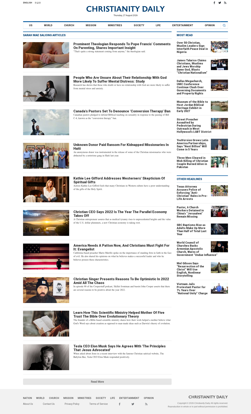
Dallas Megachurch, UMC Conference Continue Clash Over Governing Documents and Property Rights (191, 87)
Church (69, 25)
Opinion (210, 25)
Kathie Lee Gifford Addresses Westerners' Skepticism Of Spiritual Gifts (119, 180)
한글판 (38, 3)
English (27, 3)
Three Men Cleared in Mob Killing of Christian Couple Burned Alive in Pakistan (192, 162)
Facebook (214, 2)
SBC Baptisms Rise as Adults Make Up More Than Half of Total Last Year (191, 229)
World (48, 25)
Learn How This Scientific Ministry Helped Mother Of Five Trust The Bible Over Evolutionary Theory (118, 314)
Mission (91, 25)
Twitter (219, 2)
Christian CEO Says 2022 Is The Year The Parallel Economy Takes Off (120, 214)
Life (158, 25)
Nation (27, 398)
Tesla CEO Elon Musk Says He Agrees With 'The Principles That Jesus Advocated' (119, 348)
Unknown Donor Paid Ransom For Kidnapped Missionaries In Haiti (121, 147)
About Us (28, 404)
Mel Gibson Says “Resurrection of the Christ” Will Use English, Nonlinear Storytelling (190, 269)
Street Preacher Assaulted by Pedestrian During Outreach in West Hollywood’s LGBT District (194, 125)
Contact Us (49, 404)
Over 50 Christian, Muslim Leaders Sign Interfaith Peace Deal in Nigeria (192, 47)
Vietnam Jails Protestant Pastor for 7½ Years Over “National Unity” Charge (192, 288)
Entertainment (182, 25)
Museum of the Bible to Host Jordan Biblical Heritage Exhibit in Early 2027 (192, 106)
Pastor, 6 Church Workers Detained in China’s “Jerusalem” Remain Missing (190, 212)
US (30, 25)
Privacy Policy (72, 404)
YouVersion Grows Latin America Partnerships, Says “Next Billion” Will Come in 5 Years (192, 145)
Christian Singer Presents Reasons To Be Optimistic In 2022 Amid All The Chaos (121, 281)
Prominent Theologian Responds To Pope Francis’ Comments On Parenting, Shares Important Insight (122, 46)
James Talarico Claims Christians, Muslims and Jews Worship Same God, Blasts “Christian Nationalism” (192, 66)
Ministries (115, 25)
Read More (97, 381)
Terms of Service (98, 404)
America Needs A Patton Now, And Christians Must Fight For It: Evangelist (121, 247)
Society (139, 25)
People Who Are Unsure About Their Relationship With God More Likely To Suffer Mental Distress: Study (120, 79)
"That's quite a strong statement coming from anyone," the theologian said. (109, 51)
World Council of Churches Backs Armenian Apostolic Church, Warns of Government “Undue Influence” (197, 249)
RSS (225, 2)
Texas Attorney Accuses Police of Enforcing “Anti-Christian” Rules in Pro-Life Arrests (192, 193)
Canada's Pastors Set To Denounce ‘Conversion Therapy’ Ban (121, 111)
